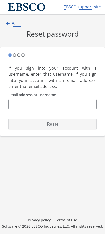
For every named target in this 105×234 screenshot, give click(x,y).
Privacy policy (39, 220)
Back (16, 23)
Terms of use (66, 220)
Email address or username (32, 95)
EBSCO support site (82, 7)
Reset (52, 124)
